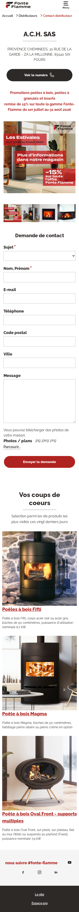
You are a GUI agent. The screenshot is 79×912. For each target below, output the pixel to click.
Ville (8, 354)
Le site (39, 894)
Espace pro (40, 903)
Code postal (15, 332)
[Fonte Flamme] (18, 5)
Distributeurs (28, 16)
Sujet (10, 246)
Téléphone (14, 311)
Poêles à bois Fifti (21, 609)
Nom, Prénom (18, 268)
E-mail (10, 289)
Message (12, 375)
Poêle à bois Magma (24, 713)
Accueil (7, 16)
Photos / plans (30, 440)
